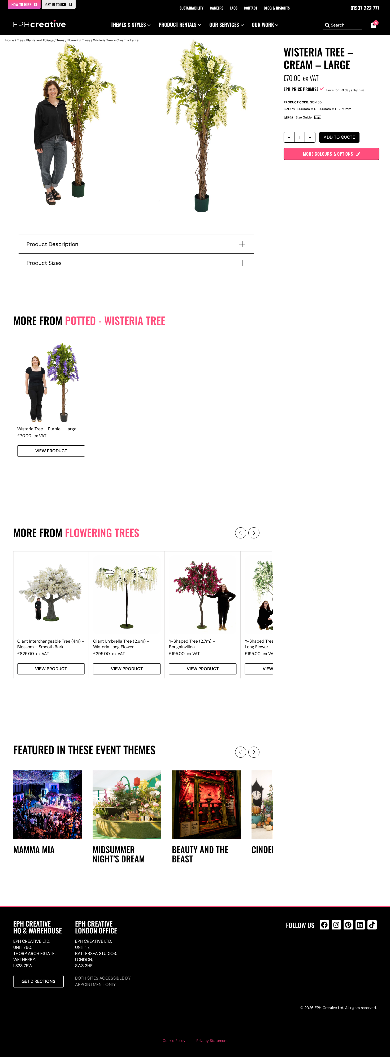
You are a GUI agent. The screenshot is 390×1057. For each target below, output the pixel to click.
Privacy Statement (212, 1040)
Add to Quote (339, 137)
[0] (372, 25)
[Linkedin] (360, 924)
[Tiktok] (372, 924)
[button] (240, 532)
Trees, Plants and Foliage (35, 40)
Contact (250, 8)
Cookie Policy (174, 1040)
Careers (216, 8)
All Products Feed (326, 947)
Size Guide (304, 117)
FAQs (233, 8)
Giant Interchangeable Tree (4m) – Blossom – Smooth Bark (51, 644)
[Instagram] (336, 924)
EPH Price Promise (301, 89)
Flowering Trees (78, 40)
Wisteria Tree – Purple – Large (46, 429)
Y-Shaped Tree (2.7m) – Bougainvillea (192, 644)
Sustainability (191, 8)
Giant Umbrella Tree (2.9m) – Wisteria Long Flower (121, 644)
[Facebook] (324, 924)
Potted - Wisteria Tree (115, 320)
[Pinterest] (348, 924)
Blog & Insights (277, 8)
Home (9, 40)
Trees (60, 40)
